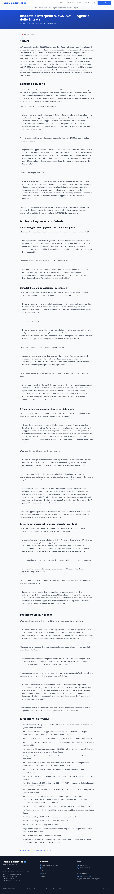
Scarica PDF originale (30, 34)
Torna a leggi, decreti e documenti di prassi (36, 850)
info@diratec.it (84, 865)
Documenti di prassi (45, 8)
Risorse (79, 3)
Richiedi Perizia (104, 3)
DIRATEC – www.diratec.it (84, 876)
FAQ (93, 3)
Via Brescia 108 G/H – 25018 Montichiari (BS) (16, 872)
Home (61, 3)
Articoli (86, 3)
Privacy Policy (107, 889)
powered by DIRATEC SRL (10, 864)
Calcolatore (70, 3)
